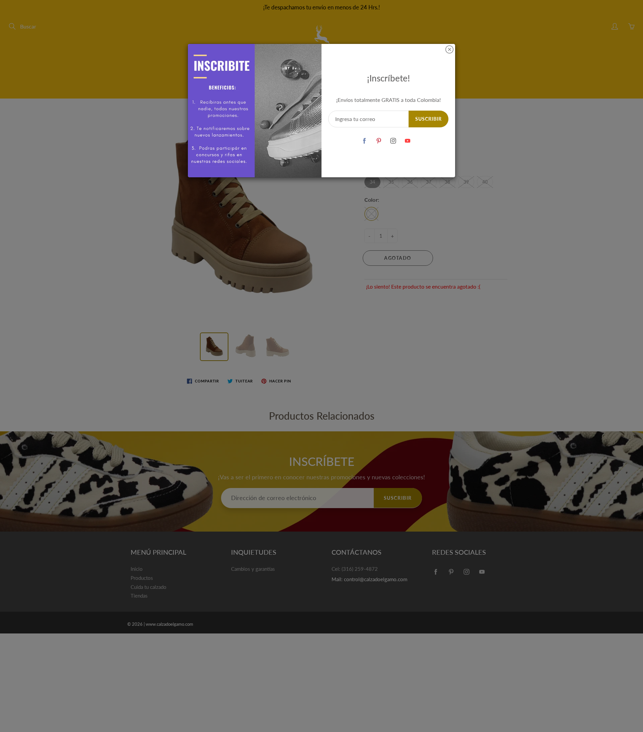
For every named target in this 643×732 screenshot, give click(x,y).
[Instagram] (393, 140)
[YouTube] (408, 140)
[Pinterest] (379, 140)
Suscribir (428, 119)
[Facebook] (364, 140)
